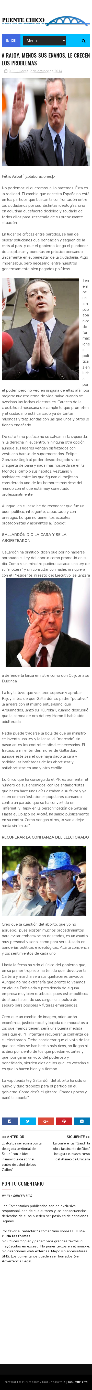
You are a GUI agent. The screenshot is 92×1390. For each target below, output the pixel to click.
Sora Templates (78, 1382)
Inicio (11, 40)
